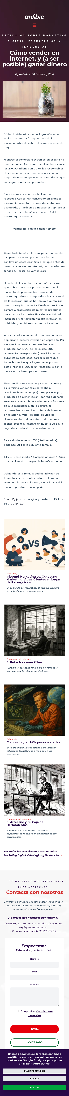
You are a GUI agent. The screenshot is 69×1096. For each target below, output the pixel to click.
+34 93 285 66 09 (45, 931)
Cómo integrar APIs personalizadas (33, 742)
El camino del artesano (19, 659)
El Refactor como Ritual (25, 662)
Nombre (34, 959)
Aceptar (34, 1087)
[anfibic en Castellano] (34, 16)
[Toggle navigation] (34, 25)
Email (34, 971)
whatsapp (35, 1042)
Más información (34, 1071)
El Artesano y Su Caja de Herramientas (25, 823)
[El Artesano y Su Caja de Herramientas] (34, 790)
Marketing (12, 574)
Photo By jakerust (15, 499)
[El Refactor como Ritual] (34, 630)
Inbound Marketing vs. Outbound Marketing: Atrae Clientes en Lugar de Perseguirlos (33, 579)
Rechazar (34, 1078)
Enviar (34, 1029)
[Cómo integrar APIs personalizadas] (34, 710)
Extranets (12, 739)
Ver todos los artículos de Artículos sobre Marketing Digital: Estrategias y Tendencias (32, 853)
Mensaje (34, 984)
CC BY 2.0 (17, 504)
